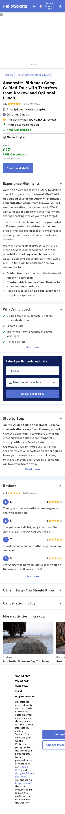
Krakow (9, 74)
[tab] (32, 183)
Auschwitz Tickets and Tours (34, 74)
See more (32, 347)
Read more (32, 469)
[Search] (34, 6)
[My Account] (60, 6)
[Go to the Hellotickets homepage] (15, 6)
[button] (32, 183)
